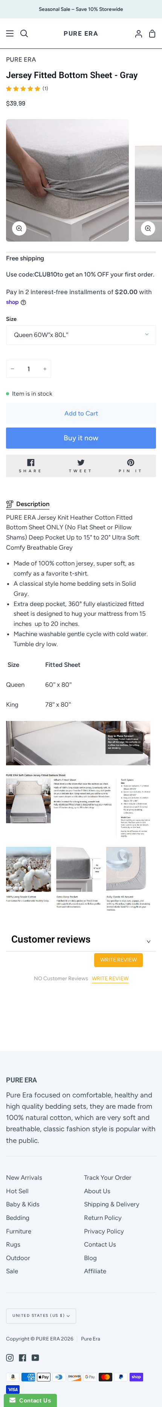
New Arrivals (24, 1177)
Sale (12, 1271)
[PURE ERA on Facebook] (22, 1358)
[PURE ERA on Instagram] (10, 1358)
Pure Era (90, 1339)
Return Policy (103, 1217)
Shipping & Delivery (111, 1204)
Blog (90, 1258)
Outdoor (18, 1258)
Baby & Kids (23, 1204)
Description (32, 504)
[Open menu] (10, 33)
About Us (97, 1191)
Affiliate (95, 1271)
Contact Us (100, 1244)
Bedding (17, 1217)
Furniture (18, 1231)
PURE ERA (21, 59)
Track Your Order (107, 1177)
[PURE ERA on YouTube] (35, 1358)
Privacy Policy (104, 1231)
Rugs (13, 1244)
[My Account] (135, 33)
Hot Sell (17, 1191)
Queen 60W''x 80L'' (41, 335)
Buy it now (81, 438)
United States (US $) (38, 1315)
